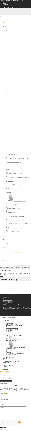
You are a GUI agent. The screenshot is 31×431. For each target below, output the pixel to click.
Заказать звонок (19, 252)
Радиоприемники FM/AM (12, 354)
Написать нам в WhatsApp (9, 365)
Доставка (5, 4)
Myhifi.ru (6, 393)
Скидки (5, 247)
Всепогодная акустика (11, 326)
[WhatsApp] (11, 252)
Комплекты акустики (11, 348)
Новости (5, 243)
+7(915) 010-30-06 (8, 7)
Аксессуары (9, 330)
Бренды (5, 236)
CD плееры (8, 331)
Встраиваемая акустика (12, 328)
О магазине (6, 297)
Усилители (8, 356)
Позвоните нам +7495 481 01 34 (11, 361)
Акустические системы (11, 324)
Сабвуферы (9, 336)
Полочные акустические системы (14, 335)
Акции (5, 239)
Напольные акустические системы (14, 332)
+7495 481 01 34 (4, 252)
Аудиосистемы (9, 323)
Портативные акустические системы (15, 353)
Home (1, 276)
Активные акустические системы (14, 325)
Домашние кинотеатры (12, 329)
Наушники (8, 352)
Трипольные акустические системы (15, 339)
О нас (4, 3)
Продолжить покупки (6, 381)
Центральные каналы (11, 340)
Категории (5, 298)
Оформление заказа (8, 301)
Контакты (6, 6)
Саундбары (9, 337)
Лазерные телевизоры (11, 349)
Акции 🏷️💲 (6, 362)
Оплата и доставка (7, 300)
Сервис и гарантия (7, 302)
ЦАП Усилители (10, 357)
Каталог (5, 26)
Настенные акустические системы (14, 334)
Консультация (6, 359)
